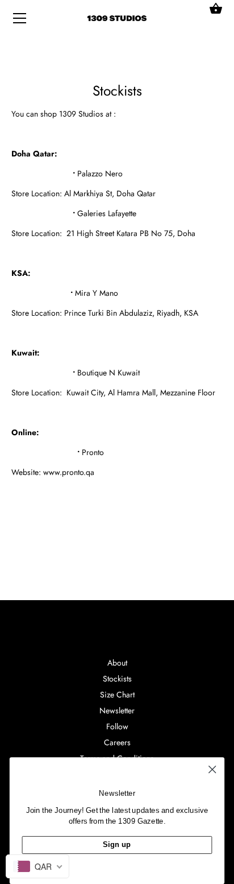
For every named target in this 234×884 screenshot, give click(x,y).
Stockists (117, 678)
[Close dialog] (212, 769)
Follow (117, 726)
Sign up (117, 844)
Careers (117, 742)
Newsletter (117, 710)
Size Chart (117, 694)
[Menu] (19, 20)
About (117, 662)
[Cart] (216, 8)
